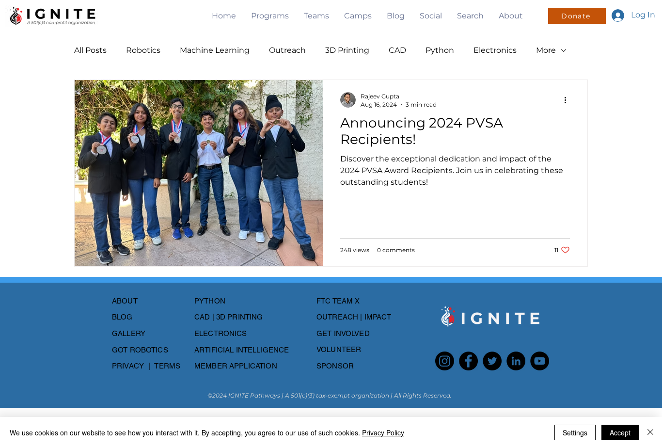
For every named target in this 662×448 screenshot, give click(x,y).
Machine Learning (215, 50)
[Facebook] (468, 361)
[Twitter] (492, 361)
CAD (397, 50)
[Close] (650, 432)
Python (440, 50)
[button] (269, 16)
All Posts (90, 50)
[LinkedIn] (515, 361)
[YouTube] (539, 361)
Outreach (287, 50)
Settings (575, 432)
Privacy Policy (383, 432)
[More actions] (568, 100)
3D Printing (347, 50)
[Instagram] (444, 361)
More (546, 50)
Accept (620, 432)
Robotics (143, 50)
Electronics (495, 50)
